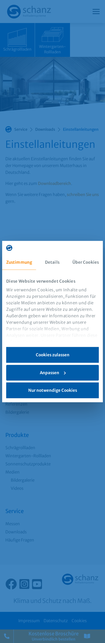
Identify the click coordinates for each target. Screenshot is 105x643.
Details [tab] (52, 262)
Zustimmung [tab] (19, 262)
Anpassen (49, 372)
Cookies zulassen (52, 354)
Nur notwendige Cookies (52, 390)
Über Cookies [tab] (85, 262)
